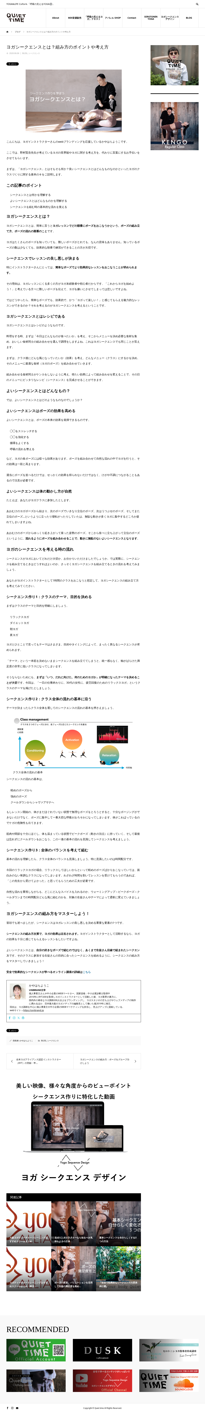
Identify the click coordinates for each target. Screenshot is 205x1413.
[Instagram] (14, 1018)
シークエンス (34, 53)
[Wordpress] (23, 1018)
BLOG (24, 53)
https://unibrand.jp (33, 1010)
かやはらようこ (26, 1040)
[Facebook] (9, 1018)
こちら (87, 972)
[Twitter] (18, 1018)
